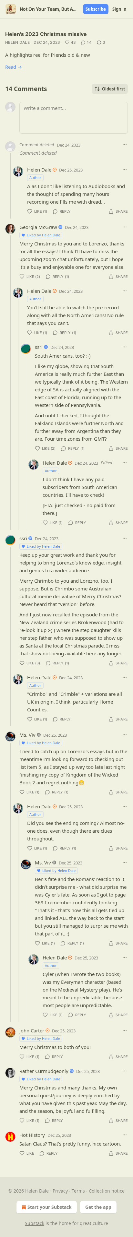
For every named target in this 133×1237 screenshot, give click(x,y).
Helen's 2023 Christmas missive (46, 34)
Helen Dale (17, 42)
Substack (34, 1223)
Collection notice (107, 1191)
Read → (13, 67)
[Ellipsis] (124, 144)
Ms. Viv (27, 734)
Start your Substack (49, 1207)
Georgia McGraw (38, 227)
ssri (39, 347)
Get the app (98, 1207)
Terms (78, 1191)
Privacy (60, 1191)
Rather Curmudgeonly (43, 1071)
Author (35, 177)
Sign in (119, 9)
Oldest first (113, 89)
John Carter (31, 1030)
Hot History (32, 1135)
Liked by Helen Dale (43, 234)
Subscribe (96, 9)
